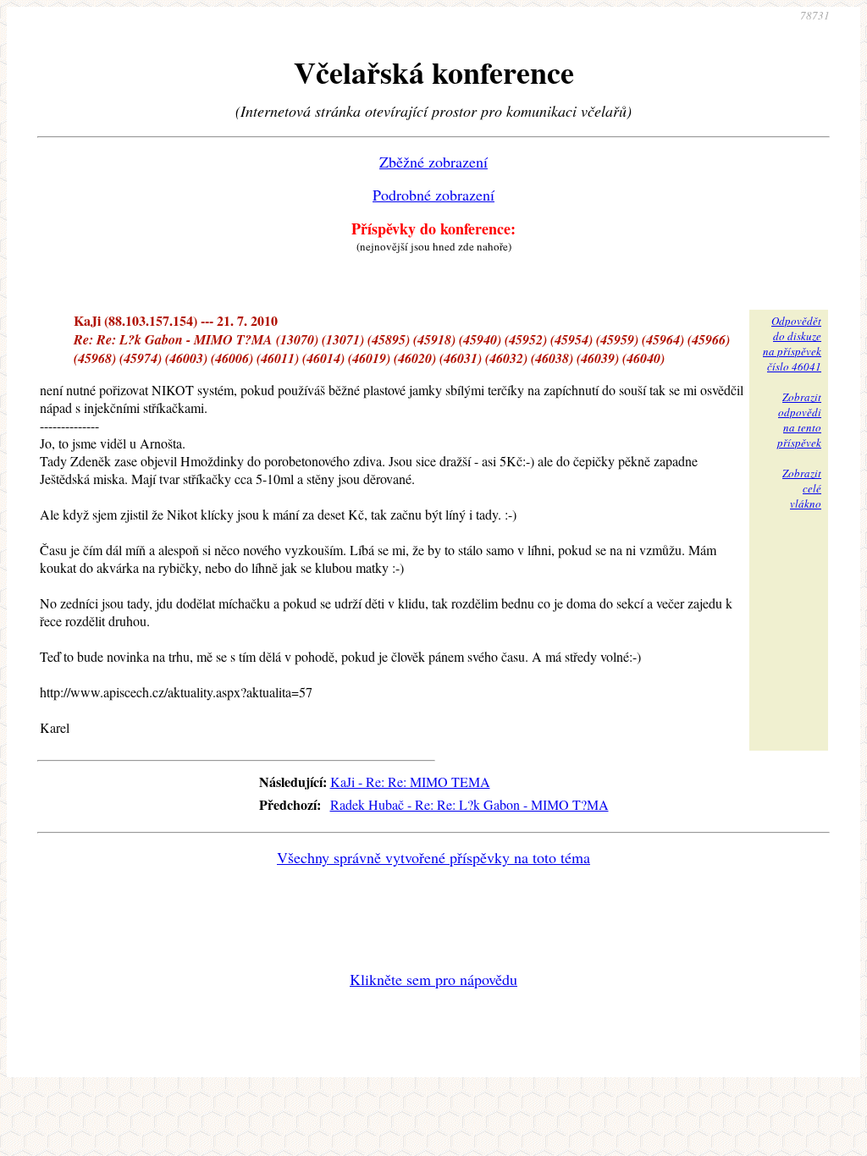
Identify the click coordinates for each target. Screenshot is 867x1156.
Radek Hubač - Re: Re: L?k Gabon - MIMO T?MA (469, 804)
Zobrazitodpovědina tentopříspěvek (799, 419)
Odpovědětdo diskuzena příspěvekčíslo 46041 (792, 343)
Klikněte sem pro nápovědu (433, 979)
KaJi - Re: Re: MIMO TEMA (410, 781)
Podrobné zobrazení (433, 194)
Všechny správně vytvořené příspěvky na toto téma (433, 857)
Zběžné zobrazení (433, 161)
